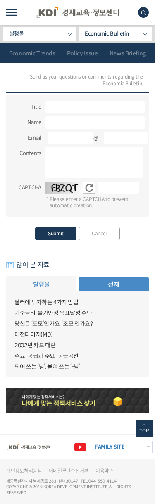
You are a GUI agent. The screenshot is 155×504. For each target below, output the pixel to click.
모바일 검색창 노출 (143, 12)
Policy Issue (82, 53)
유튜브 (80, 447)
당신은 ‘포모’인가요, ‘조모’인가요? (53, 323)
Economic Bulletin (107, 33)
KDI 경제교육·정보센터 (77, 12)
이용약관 (104, 471)
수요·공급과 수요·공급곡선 (46, 356)
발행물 (17, 33)
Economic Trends (32, 53)
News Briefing (128, 53)
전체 (113, 284)
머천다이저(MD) (33, 334)
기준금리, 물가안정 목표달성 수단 (53, 313)
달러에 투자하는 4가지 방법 (46, 302)
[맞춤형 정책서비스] (77, 400)
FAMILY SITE (110, 447)
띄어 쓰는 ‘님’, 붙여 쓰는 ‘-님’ (47, 366)
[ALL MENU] (11, 12)
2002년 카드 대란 (34, 345)
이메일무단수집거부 (68, 471)
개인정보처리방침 (24, 471)
